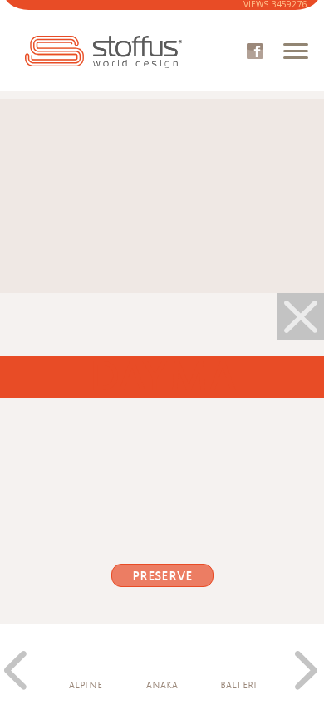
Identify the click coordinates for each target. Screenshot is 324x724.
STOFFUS (103, 52)
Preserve (162, 576)
